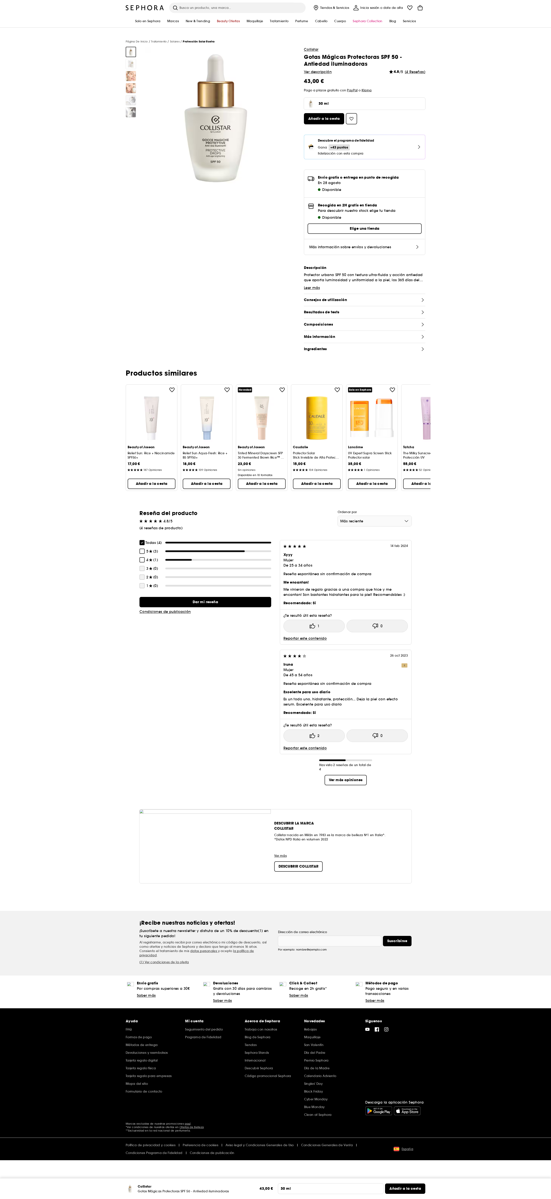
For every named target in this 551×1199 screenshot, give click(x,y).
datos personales (204, 951)
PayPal (352, 90)
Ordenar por (347, 512)
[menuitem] (331, 8)
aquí (187, 1123)
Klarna (367, 90)
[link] (205, 602)
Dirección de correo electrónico (302, 932)
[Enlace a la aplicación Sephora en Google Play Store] (378, 1111)
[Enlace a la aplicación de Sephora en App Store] (407, 1111)
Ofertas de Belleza (192, 1127)
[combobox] (375, 521)
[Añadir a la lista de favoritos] (172, 389)
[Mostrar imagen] (131, 52)
